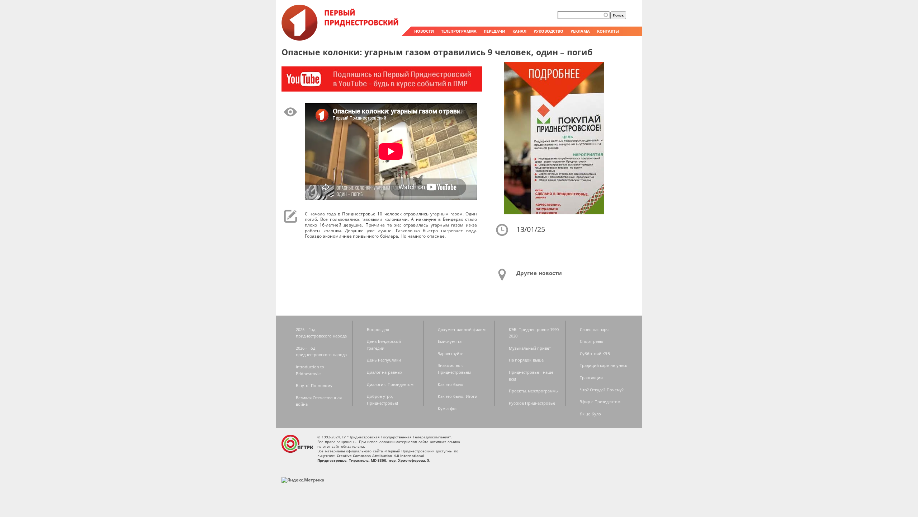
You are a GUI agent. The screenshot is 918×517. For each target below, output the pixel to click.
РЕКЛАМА (580, 31)
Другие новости (539, 272)
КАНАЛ (519, 31)
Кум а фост (448, 408)
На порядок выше (526, 360)
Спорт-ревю (591, 341)
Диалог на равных (384, 372)
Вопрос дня (378, 329)
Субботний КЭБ (595, 353)
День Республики (384, 360)
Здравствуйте (450, 353)
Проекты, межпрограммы (534, 390)
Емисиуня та (450, 341)
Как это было (450, 384)
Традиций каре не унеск (603, 365)
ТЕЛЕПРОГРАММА (459, 31)
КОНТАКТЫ (608, 31)
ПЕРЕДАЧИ (494, 31)
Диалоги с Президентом (390, 384)
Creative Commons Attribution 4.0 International (381, 455)
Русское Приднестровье (532, 403)
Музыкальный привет (530, 348)
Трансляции (591, 377)
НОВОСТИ (424, 31)
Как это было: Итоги (457, 396)
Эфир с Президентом (600, 401)
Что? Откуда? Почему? (602, 389)
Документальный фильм (462, 329)
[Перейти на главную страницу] (340, 39)
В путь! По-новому (314, 385)
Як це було (590, 413)
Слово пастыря (594, 329)
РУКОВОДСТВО (548, 31)
